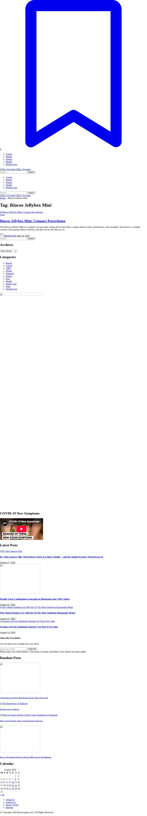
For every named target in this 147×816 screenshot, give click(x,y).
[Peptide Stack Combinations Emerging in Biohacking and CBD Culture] (20, 593)
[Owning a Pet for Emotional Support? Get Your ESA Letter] (27, 621)
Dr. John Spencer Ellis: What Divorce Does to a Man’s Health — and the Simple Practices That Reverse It (51, 557)
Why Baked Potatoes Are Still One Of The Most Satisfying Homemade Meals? (38, 613)
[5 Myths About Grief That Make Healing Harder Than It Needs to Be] (20, 692)
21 (13, 785)
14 (13, 782)
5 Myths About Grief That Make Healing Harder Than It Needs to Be (24, 698)
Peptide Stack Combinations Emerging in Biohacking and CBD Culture (35, 599)
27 (10, 788)
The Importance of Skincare (9, 709)
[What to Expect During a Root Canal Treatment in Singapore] (29, 715)
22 (16, 785)
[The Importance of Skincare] (14, 703)
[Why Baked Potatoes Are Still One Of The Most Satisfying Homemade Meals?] (36, 607)
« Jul (2, 795)
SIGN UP (32, 649)
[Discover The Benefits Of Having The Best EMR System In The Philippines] (20, 751)
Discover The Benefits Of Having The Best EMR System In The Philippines (25, 757)
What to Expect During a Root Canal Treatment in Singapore (21, 721)
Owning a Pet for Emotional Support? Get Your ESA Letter (29, 627)
